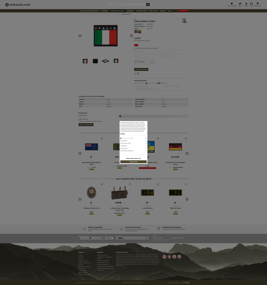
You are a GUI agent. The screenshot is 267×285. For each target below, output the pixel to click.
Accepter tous (133, 161)
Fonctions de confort (126, 143)
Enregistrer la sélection (133, 158)
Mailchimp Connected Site (127, 150)
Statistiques (124, 140)
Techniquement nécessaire (127, 138)
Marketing (124, 145)
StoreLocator (125, 148)
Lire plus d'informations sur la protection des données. (132, 131)
